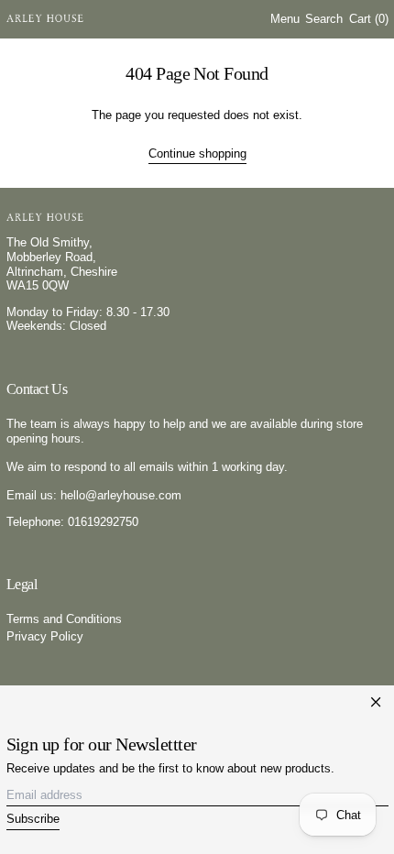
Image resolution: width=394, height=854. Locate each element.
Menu (285, 19)
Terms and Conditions (64, 619)
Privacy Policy (44, 636)
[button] (324, 19)
